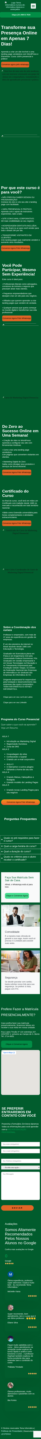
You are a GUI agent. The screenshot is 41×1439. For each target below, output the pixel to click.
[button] (33, 6)
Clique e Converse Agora (17, 896)
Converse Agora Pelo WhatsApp (16, 248)
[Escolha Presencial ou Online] (20, 1167)
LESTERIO (6, 1434)
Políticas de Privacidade (11, 1431)
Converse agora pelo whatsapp (15, 64)
